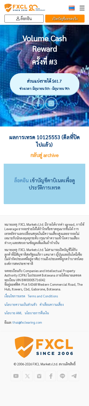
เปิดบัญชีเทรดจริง (65, 18)
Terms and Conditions (43, 296)
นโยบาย (13, 313)
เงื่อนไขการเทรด (14, 296)
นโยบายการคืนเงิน (37, 313)
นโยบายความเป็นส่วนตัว (20, 304)
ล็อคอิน (21, 180)
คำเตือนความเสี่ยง (52, 304)
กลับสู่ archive (45, 155)
